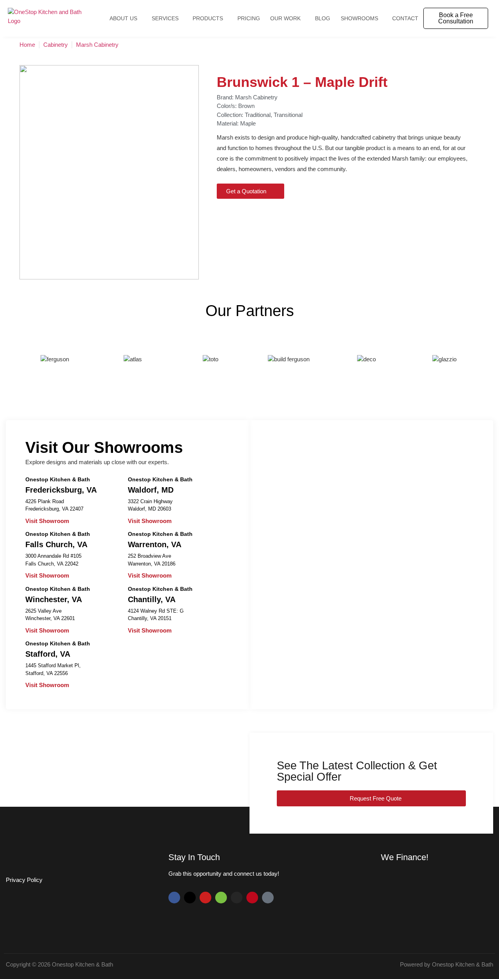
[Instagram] (236, 897)
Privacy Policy (24, 880)
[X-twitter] (190, 897)
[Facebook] (174, 897)
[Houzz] (221, 897)
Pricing (248, 18)
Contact (405, 18)
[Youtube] (205, 897)
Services (165, 18)
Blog (322, 18)
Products (208, 18)
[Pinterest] (252, 897)
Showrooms (359, 18)
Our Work (285, 18)
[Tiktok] (268, 897)
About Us (123, 18)
